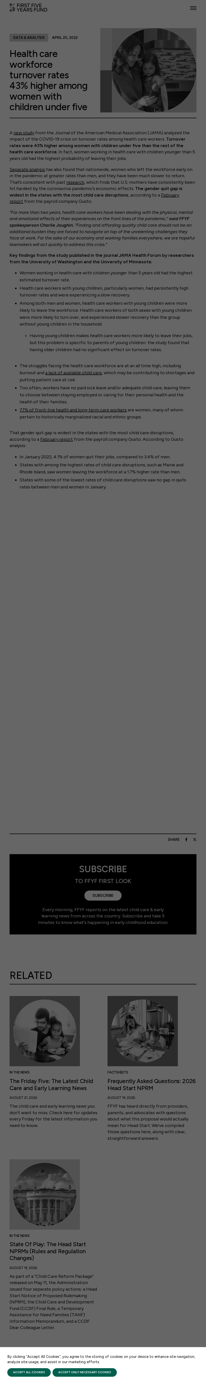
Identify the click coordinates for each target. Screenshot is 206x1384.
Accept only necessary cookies (84, 1372)
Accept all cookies (29, 1372)
